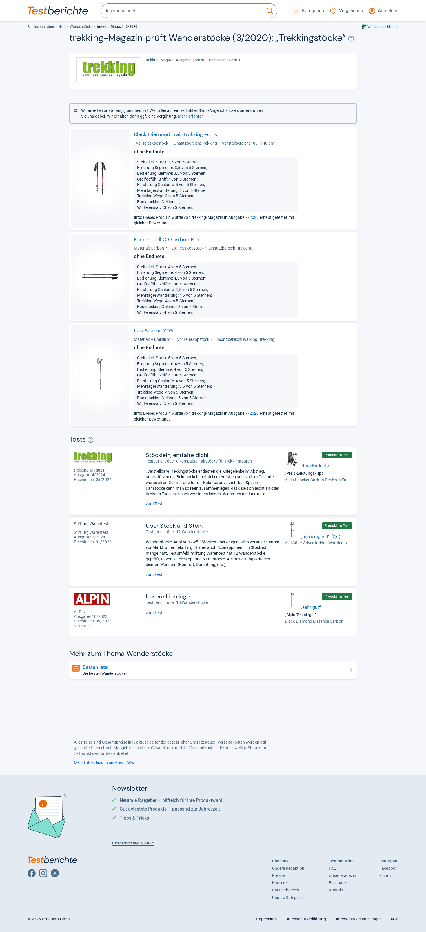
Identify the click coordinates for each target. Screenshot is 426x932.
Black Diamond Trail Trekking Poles (175, 134)
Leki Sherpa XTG (153, 330)
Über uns (280, 861)
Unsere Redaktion (288, 868)
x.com (384, 875)
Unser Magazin (342, 875)
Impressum (266, 919)
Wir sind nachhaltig (382, 27)
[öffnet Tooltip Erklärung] (351, 39)
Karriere (279, 882)
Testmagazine (341, 861)
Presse (278, 875)
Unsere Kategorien (289, 897)
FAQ (332, 868)
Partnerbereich (285, 890)
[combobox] (182, 11)
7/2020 (252, 217)
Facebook (388, 868)
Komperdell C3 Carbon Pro (166, 239)
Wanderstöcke (81, 27)
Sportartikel (56, 27)
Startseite (35, 27)
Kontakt (336, 890)
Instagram (388, 861)
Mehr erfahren (191, 116)
